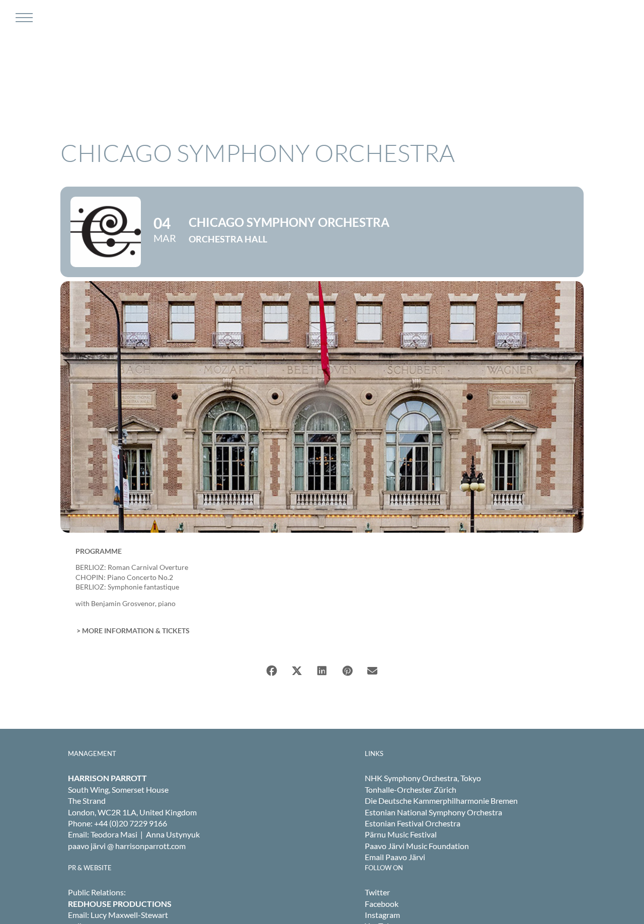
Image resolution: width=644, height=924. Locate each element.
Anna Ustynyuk (173, 834)
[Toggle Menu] (23, 17)
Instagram (382, 914)
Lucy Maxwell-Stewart (129, 914)
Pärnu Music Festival (401, 834)
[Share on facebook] (271, 671)
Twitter (377, 892)
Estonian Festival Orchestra (412, 823)
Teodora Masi (114, 834)
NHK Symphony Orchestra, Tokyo (423, 778)
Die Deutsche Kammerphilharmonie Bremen (441, 800)
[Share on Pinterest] (347, 671)
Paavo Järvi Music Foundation (417, 846)
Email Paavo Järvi (395, 857)
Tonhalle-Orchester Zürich (410, 789)
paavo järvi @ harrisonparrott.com (127, 846)
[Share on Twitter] (296, 671)
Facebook (381, 903)
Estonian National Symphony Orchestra (433, 812)
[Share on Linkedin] (322, 671)
